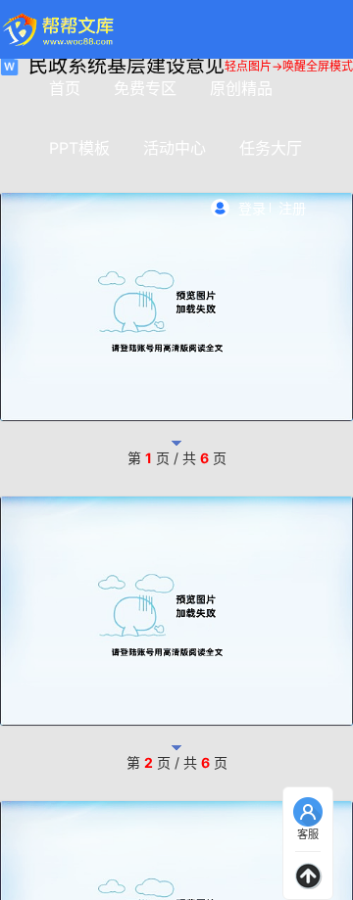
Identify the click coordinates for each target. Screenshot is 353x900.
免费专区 (145, 88)
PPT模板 (79, 148)
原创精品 (241, 88)
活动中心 (174, 148)
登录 (252, 208)
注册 (292, 208)
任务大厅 (270, 148)
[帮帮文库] (59, 29)
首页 (64, 88)
